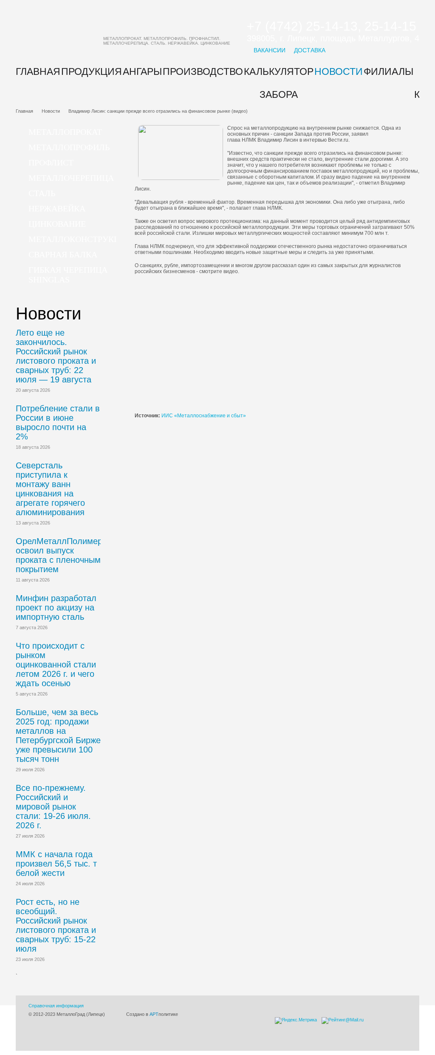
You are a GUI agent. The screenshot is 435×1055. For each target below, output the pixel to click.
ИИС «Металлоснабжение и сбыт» (203, 416)
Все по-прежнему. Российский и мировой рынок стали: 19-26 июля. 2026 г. (53, 806)
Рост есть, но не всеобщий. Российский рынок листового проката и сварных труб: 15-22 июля (56, 925)
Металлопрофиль (69, 147)
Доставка (309, 50)
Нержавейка (56, 208)
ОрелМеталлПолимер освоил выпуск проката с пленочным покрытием (59, 555)
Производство (203, 71)
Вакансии (269, 50)
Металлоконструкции (80, 239)
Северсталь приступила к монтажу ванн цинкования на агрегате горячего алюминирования (50, 489)
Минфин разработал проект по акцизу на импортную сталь (56, 607)
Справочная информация (56, 1005)
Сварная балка (62, 254)
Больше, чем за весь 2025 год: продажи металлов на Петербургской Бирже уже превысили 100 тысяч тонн (58, 735)
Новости (338, 71)
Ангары (142, 71)
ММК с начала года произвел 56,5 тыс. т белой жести (56, 864)
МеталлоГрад (129, 32)
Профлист (50, 162)
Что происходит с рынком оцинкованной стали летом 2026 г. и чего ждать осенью (56, 664)
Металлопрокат (65, 132)
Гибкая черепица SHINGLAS (67, 274)
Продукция (91, 71)
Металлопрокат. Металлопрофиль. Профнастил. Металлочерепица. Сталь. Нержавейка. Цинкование (166, 41)
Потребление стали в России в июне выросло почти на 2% (58, 422)
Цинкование (57, 223)
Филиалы (388, 71)
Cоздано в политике (152, 1014)
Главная (38, 71)
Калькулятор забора (279, 83)
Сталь (41, 193)
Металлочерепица (71, 177)
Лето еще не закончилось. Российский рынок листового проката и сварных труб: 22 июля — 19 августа (56, 356)
